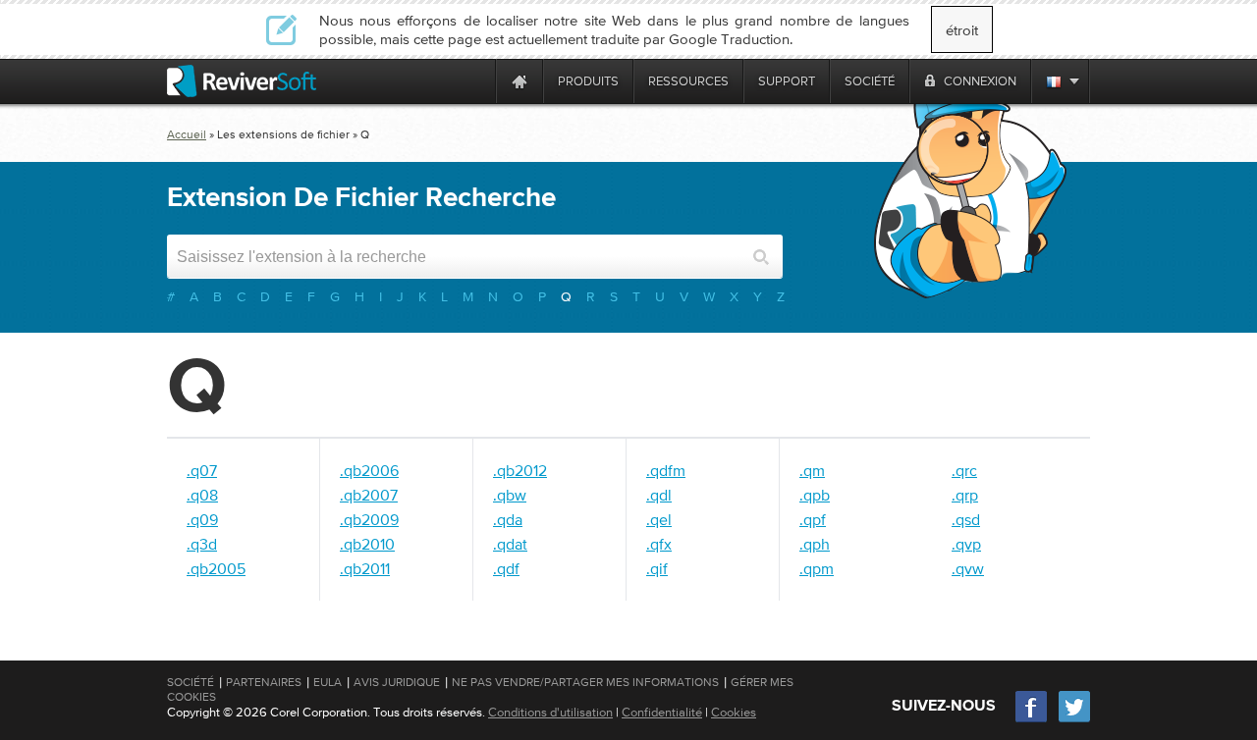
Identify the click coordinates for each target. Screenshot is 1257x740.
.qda (507, 519)
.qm (812, 470)
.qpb (814, 494)
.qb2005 (216, 568)
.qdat (510, 544)
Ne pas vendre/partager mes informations (585, 682)
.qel (659, 519)
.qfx (659, 544)
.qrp (965, 494)
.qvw (968, 568)
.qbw (509, 494)
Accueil (186, 134)
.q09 (202, 519)
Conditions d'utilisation (550, 712)
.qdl (659, 494)
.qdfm (665, 470)
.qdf (506, 568)
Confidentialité (662, 712)
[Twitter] (1074, 719)
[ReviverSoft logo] (241, 81)
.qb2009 (369, 519)
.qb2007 (369, 494)
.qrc (964, 470)
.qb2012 (520, 470)
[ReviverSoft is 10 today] (476, 81)
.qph (814, 544)
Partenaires (263, 682)
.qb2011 (365, 568)
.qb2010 (367, 544)
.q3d (202, 544)
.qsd (966, 519)
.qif (657, 568)
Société (190, 682)
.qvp (966, 544)
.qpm (816, 568)
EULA (327, 682)
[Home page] (519, 81)
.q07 (202, 470)
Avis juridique (397, 682)
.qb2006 (369, 470)
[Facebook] (1032, 719)
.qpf (812, 519)
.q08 (202, 494)
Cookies (733, 712)
